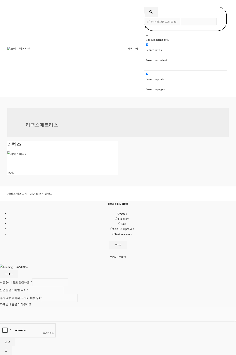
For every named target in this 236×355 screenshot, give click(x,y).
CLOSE (9, 274)
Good (123, 213)
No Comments (123, 234)
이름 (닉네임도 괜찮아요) (16, 282)
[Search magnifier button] (151, 12)
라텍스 (14, 144)
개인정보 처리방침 (41, 193)
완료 (7, 342)
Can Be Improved (123, 228)
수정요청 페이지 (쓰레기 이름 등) (21, 298)
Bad (123, 223)
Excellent (123, 218)
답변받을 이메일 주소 (14, 290)
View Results (118, 256)
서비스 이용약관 (17, 193)
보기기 (11, 172)
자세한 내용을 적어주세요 (16, 304)
